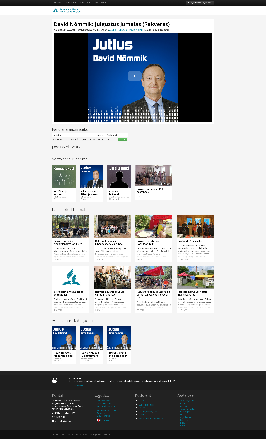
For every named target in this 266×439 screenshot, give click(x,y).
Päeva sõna (144, 418)
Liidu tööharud (103, 416)
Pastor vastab (156, 418)
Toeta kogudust (187, 400)
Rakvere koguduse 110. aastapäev (150, 190)
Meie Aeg (184, 406)
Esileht (59, 2)
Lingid (182, 425)
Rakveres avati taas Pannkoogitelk (148, 242)
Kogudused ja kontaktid (107, 410)
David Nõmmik (137, 29)
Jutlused (122, 29)
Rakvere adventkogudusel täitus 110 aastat (110, 293)
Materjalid (143, 414)
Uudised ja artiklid (146, 404)
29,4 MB (100, 139)
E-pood (183, 403)
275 (107, 139)
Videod (149, 411)
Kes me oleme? (104, 400)
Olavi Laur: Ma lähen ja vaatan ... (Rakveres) (91, 194)
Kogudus (70, 2)
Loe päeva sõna (77, 385)
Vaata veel (99, 2)
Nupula (183, 422)
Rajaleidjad (185, 411)
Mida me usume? (104, 403)
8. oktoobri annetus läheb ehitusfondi (68, 293)
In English (104, 420)
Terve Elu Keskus (187, 409)
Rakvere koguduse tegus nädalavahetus (192, 293)
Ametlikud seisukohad (107, 406)
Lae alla (123, 139)
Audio (112, 29)
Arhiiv (182, 414)
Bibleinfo (184, 420)
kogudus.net (185, 417)
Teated (142, 407)
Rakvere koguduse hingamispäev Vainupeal (109, 242)
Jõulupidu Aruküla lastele (192, 241)
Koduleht (84, 2)
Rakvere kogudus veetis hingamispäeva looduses (68, 242)
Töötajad (101, 413)
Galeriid (142, 411)
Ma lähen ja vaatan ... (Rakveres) (60, 194)
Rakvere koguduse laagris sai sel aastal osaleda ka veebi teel (154, 294)
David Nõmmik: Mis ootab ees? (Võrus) (118, 355)
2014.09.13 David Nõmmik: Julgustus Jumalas (74, 139)
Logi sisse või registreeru (200, 2)
